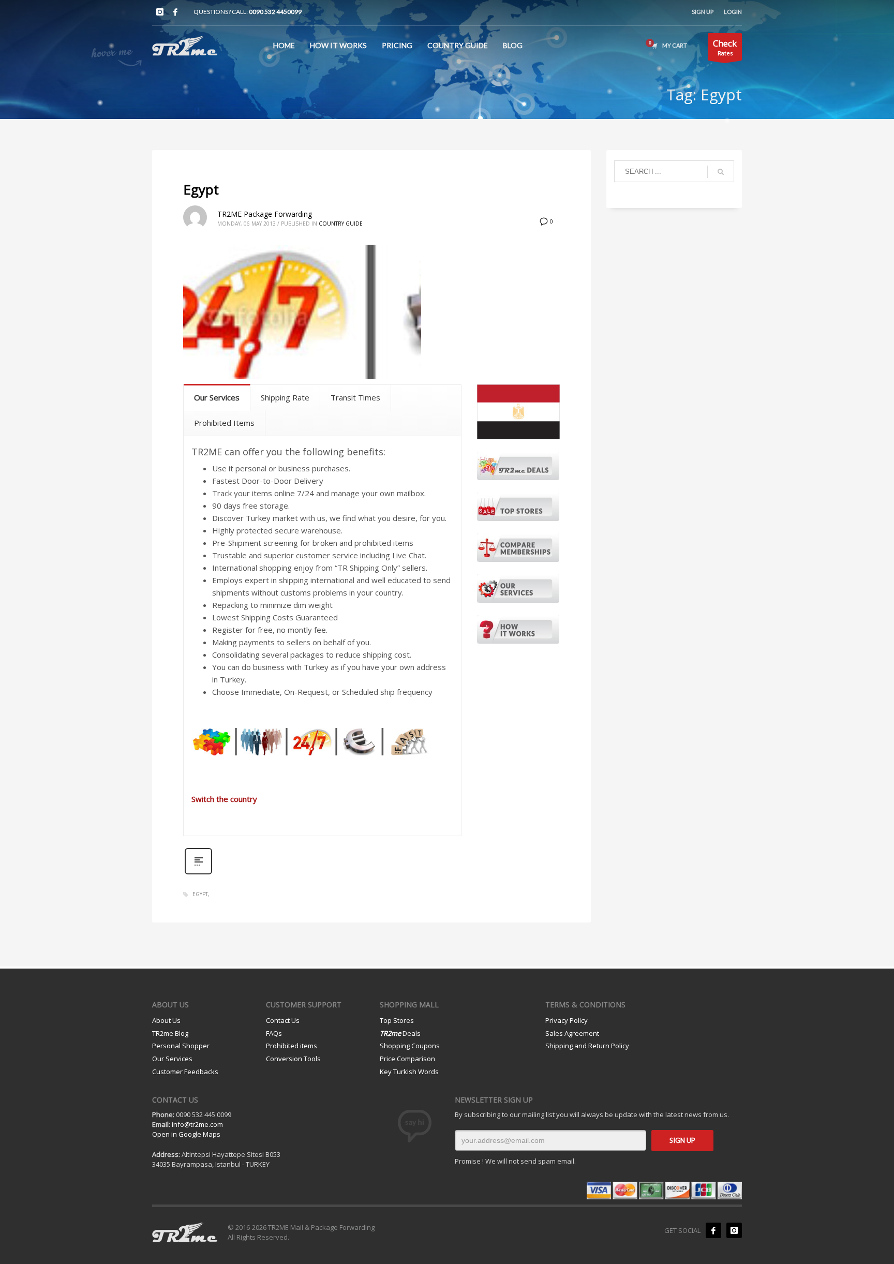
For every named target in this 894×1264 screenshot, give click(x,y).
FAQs (274, 1033)
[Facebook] (175, 12)
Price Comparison (407, 1058)
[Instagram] (160, 12)
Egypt (201, 189)
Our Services (217, 397)
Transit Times (355, 397)
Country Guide (341, 223)
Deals (400, 1033)
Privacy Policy (566, 1020)
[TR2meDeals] (518, 466)
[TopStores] (518, 507)
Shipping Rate (285, 397)
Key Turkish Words (409, 1071)
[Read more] (198, 873)
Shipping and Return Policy (587, 1045)
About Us (166, 1020)
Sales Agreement (572, 1033)
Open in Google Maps (186, 1134)
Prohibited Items (224, 423)
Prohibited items (291, 1045)
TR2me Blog (170, 1033)
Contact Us (283, 1020)
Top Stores (397, 1020)
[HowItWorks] (518, 629)
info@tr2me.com (197, 1124)
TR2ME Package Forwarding (264, 214)
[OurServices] (518, 588)
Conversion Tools (293, 1058)
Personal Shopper (181, 1045)
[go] (720, 172)
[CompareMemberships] (518, 547)
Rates (725, 47)
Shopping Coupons (410, 1045)
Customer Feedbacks (185, 1071)
